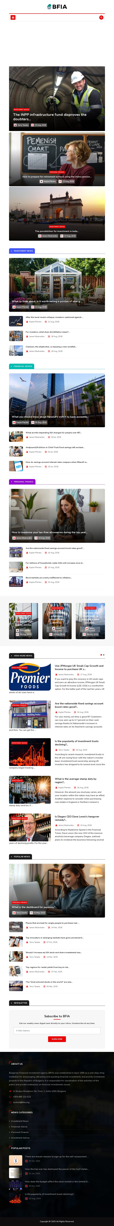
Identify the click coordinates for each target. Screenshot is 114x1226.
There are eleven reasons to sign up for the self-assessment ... (57, 1156)
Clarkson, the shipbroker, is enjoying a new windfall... (51, 346)
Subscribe (57, 1039)
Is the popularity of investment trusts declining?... (50, 1194)
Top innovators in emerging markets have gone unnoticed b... (55, 937)
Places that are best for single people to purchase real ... (52, 923)
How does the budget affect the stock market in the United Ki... (57, 1181)
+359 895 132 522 (22, 1096)
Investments (57, 608)
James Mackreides (50, 236)
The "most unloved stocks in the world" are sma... (49, 982)
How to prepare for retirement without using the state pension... (57, 176)
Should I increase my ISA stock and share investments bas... (54, 952)
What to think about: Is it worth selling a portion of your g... (47, 301)
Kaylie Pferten (50, 181)
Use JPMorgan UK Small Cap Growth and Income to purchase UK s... (79, 667)
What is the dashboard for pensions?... (34, 907)
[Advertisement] (57, 42)
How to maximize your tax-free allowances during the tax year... (49, 532)
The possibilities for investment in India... (57, 231)
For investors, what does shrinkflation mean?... (48, 332)
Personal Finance (57, 172)
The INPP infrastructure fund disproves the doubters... (49, 117)
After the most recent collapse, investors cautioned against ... (54, 317)
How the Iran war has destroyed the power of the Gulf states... (57, 1169)
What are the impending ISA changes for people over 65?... (53, 432)
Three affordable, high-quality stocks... (24, 621)
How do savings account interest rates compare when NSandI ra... (57, 462)
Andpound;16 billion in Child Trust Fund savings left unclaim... (55, 447)
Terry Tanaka (23, 125)
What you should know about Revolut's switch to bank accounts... (50, 416)
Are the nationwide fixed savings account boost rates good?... (55, 548)
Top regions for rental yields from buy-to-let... (47, 967)
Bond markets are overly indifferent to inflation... (49, 577)
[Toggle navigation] (13, 17)
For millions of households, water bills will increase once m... (55, 563)
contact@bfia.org (21, 1102)
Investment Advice (21, 110)
